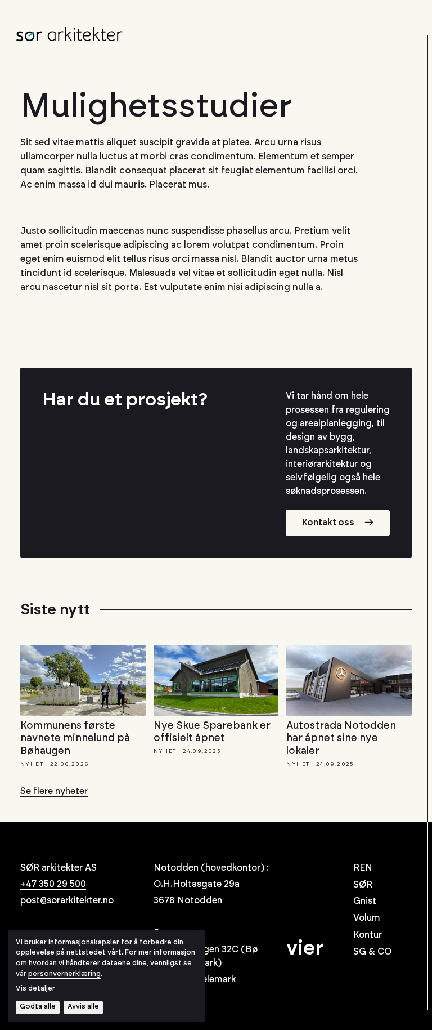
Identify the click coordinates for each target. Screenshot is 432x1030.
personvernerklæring (64, 974)
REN (362, 867)
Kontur (367, 934)
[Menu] (407, 35)
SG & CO (372, 951)
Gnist (364, 901)
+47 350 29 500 (53, 884)
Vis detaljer (35, 988)
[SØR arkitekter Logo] (69, 34)
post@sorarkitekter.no (67, 900)
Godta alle (38, 1006)
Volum (366, 917)
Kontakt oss (328, 522)
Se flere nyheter (54, 791)
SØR (362, 884)
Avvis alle (83, 1006)
